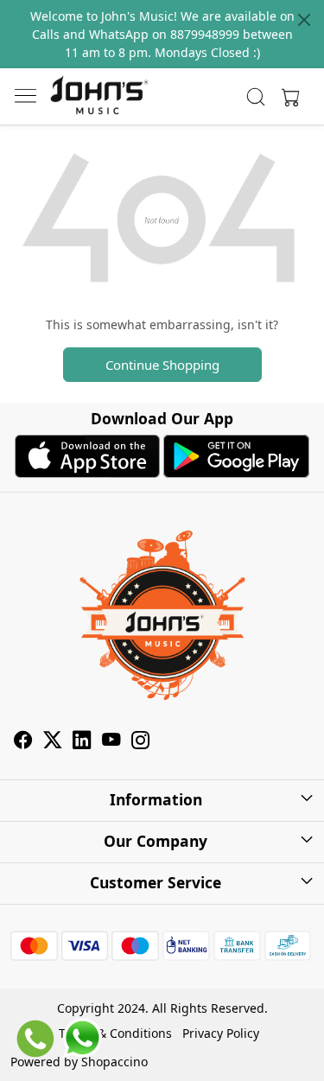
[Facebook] (23, 742)
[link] (255, 97)
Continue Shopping (162, 364)
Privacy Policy (220, 1033)
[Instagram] (141, 742)
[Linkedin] (82, 742)
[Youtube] (111, 742)
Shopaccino (114, 1061)
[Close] (304, 20)
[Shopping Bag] (287, 97)
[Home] (98, 96)
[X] (53, 742)
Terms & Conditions (115, 1033)
